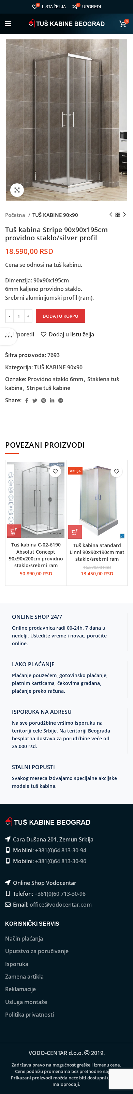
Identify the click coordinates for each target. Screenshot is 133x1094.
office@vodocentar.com (61, 904)
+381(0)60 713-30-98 (60, 893)
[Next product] (124, 214)
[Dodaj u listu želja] (55, 471)
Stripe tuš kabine (48, 388)
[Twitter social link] (34, 400)
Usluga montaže (26, 1002)
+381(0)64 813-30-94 (60, 850)
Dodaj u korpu (60, 316)
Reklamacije (20, 989)
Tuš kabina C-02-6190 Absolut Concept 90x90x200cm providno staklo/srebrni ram (36, 554)
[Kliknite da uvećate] (17, 190)
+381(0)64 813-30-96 (60, 861)
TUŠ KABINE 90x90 (55, 214)
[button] (14, 531)
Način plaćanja (24, 938)
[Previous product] (110, 214)
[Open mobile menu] (8, 24)
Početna (16, 214)
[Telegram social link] (60, 400)
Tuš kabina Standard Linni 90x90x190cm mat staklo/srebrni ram (97, 552)
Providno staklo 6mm (55, 379)
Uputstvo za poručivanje (37, 951)
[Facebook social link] (26, 400)
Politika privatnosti (29, 1014)
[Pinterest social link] (43, 400)
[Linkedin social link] (52, 400)
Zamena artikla (24, 976)
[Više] (8, 336)
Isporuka (16, 964)
